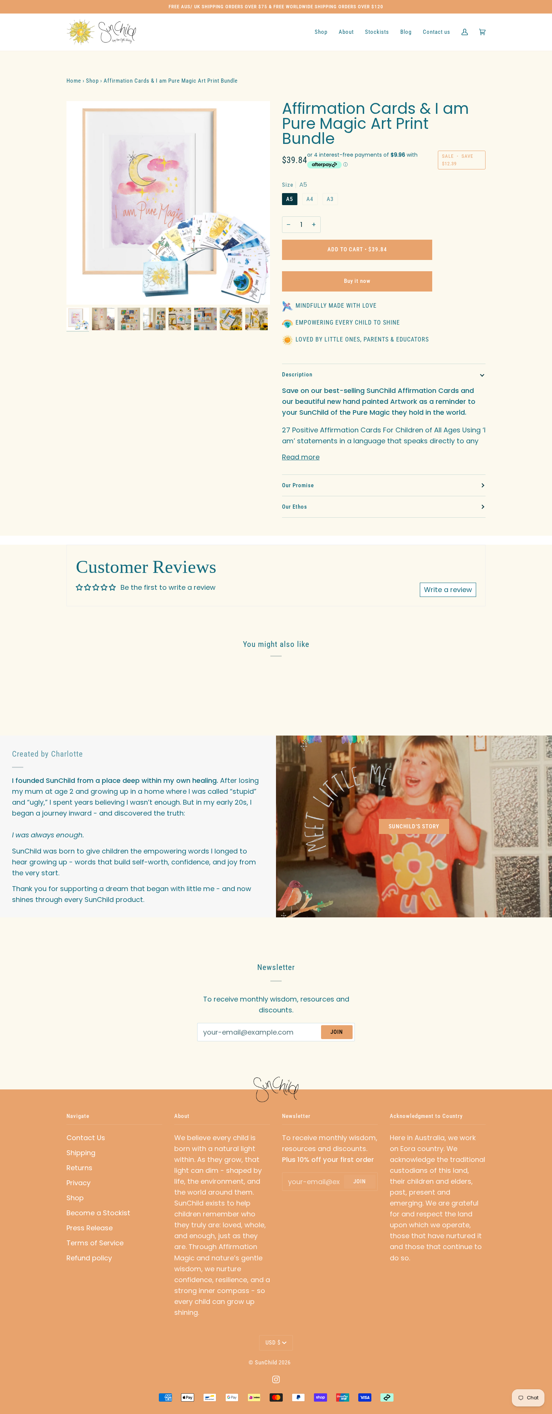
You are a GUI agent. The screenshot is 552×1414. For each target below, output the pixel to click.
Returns (79, 1167)
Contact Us (85, 1137)
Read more (301, 457)
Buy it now (357, 281)
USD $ (273, 1342)
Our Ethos (294, 506)
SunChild (266, 1362)
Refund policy (89, 1258)
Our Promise (298, 485)
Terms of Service (95, 1243)
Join (336, 1032)
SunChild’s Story (414, 826)
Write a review (448, 589)
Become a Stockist (98, 1213)
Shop (75, 1198)
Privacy (78, 1182)
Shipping (80, 1152)
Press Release (89, 1228)
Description (297, 374)
